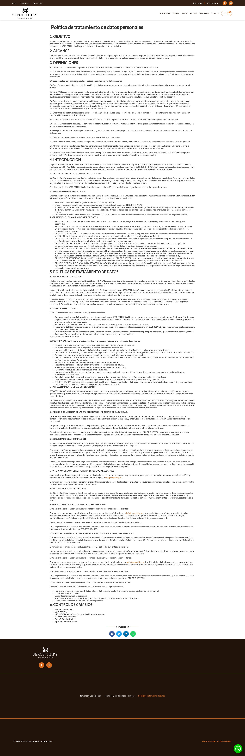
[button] (112, 634)
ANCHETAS (204, 13)
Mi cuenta (197, 3)
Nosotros (25, 3)
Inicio (14, 3)
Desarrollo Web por (216, 741)
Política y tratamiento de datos (151, 695)
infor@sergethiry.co (135, 562)
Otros (214, 13)
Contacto (211, 3)
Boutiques (37, 3)
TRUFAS (175, 13)
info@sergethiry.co (113, 477)
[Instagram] (231, 3)
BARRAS (193, 13)
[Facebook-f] (225, 3)
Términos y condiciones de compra (119, 695)
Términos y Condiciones (90, 695)
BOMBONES (165, 13)
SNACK (184, 13)
